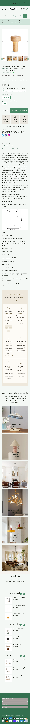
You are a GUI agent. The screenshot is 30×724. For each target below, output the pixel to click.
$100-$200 (5, 131)
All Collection (12, 131)
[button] (5, 9)
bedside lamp (6, 132)
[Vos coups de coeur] (24, 9)
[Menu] (2, 9)
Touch (4, 103)
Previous (2, 59)
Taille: (13, 88)
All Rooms (21, 131)
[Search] (25, 16)
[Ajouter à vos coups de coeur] (6, 599)
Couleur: (7, 94)
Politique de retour (8, 146)
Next (28, 59)
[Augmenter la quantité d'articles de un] (7, 110)
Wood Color (6, 97)
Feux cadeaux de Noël (17, 68)
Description (6, 143)
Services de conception (10, 148)
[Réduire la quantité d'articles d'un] (3, 110)
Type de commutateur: (9, 101)
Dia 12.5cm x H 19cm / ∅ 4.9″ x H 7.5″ (13, 91)
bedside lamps (15, 132)
